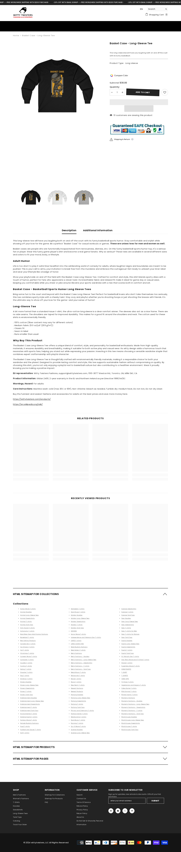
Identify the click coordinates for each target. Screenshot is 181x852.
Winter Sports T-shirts (129, 695)
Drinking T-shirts (26, 679)
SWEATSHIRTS (126, 669)
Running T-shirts (77, 723)
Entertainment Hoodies (28, 698)
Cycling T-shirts (26, 666)
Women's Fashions (128, 698)
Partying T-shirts (77, 704)
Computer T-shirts (27, 660)
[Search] (157, 9)
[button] (138, 108)
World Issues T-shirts (129, 726)
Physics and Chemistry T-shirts (82, 711)
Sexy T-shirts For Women (130, 634)
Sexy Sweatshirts (127, 625)
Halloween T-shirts (77, 609)
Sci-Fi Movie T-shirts (78, 726)
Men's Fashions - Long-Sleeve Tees (83, 660)
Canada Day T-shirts (28, 644)
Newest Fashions (77, 688)
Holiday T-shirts (77, 625)
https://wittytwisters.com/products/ (32, 399)
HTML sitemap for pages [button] (31, 759)
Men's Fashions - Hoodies (80, 657)
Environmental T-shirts (28, 714)
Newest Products (77, 691)
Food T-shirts (25, 726)
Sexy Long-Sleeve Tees (129, 622)
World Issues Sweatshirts (130, 723)
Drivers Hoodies (26, 682)
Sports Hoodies (126, 641)
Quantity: (115, 87)
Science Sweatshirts (128, 609)
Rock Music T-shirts (78, 720)
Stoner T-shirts (126, 663)
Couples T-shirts (26, 663)
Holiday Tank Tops (77, 628)
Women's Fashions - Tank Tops (132, 714)
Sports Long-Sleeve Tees (130, 644)
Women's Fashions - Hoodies (131, 701)
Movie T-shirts (76, 679)
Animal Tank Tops (26, 625)
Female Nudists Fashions (29, 723)
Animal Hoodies (26, 612)
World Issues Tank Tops (129, 730)
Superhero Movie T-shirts (130, 666)
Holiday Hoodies (77, 615)
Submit (155, 800)
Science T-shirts (127, 612)
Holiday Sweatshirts (78, 622)
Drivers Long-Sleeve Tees (29, 685)
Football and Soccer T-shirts (30, 730)
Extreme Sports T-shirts (28, 717)
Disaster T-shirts (26, 672)
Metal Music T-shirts (78, 672)
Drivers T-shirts (26, 691)
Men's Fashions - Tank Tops (81, 669)
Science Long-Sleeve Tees (80, 733)
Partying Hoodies (77, 695)
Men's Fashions (76, 653)
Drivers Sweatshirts (27, 688)
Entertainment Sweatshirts (30, 704)
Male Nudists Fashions (79, 647)
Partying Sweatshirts (78, 701)
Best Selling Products (28, 641)
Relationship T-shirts (78, 717)
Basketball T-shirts (27, 637)
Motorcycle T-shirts (78, 676)
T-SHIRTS (124, 676)
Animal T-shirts (26, 622)
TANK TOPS (125, 679)
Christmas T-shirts (27, 653)
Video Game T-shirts (128, 688)
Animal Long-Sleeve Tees (29, 615)
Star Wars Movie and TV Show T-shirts (135, 660)
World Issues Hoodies (129, 717)
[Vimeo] (131, 810)
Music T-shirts (76, 682)
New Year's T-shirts (78, 685)
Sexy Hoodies (126, 618)
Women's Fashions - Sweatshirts (133, 707)
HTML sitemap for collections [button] (36, 594)
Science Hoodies (77, 730)
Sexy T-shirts (126, 628)
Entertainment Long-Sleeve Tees (32, 701)
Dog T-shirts (24, 676)
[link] (31, 474)
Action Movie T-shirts (28, 609)
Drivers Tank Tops (26, 695)
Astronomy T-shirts (27, 631)
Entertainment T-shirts (28, 707)
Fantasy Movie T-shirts (28, 720)
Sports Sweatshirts (128, 647)
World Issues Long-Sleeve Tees (132, 720)
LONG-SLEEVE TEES (77, 644)
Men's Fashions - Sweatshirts (81, 663)
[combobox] (155, 9)
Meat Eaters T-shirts (78, 650)
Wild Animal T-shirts (128, 691)
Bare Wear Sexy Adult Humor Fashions (34, 634)
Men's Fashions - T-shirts (80, 666)
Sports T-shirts (126, 650)
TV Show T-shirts (127, 682)
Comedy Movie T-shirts (28, 657)
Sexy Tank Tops (126, 637)
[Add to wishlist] (164, 92)
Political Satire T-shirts (79, 714)
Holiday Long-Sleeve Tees (80, 618)
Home (16, 35)
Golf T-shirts (24, 733)
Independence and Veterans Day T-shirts (86, 637)
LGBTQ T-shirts (76, 641)
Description (69, 230)
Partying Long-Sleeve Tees (80, 698)
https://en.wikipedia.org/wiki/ (28, 404)
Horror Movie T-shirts (78, 634)
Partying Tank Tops (78, 707)
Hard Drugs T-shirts (78, 612)
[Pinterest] (110, 810)
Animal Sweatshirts (27, 618)
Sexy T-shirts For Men (129, 631)
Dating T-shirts (25, 669)
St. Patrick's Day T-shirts (130, 657)
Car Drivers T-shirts (27, 647)
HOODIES (74, 631)
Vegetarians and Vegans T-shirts (133, 685)
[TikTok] (117, 810)
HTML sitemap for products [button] (34, 747)
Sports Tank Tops (127, 653)
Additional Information (98, 230)
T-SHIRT (124, 672)
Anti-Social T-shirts (27, 628)
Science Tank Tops (128, 615)
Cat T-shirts (24, 650)
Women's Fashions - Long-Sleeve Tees (135, 704)
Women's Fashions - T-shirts (131, 711)
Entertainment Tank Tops (29, 711)
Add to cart (143, 92)
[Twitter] (124, 810)
